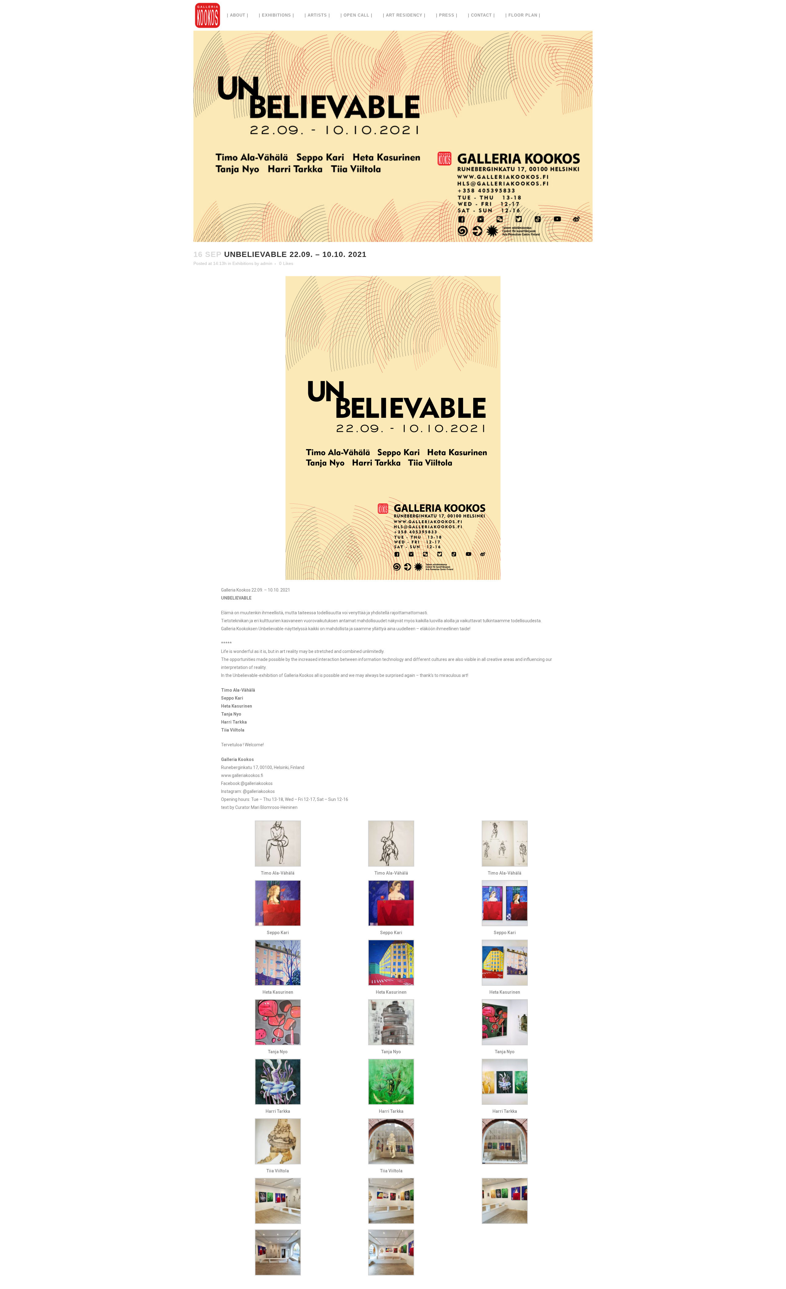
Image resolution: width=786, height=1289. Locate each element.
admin (266, 263)
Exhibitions (242, 263)
